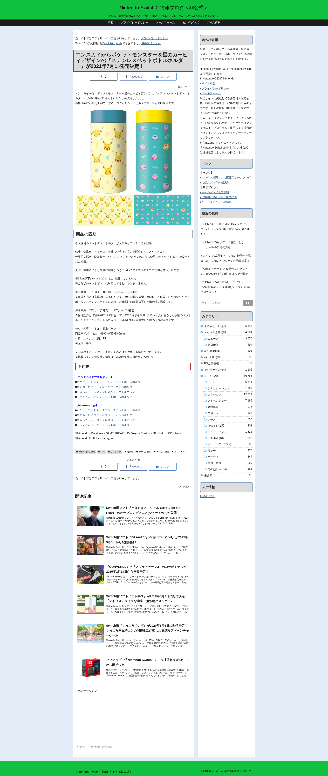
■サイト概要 (207, 83)
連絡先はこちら (151, 43)
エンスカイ (179, 452)
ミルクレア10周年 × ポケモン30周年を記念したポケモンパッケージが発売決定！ (226, 258)
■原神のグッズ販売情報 (214, 192)
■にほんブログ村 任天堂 (215, 182)
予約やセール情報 (87, 452)
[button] (248, 303)
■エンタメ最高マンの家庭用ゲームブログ (225, 177)
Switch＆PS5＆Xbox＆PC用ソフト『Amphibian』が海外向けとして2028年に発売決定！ (225, 287)
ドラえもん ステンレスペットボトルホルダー (104, 396)
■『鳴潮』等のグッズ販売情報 (218, 197)
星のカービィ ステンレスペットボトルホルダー (106, 386)
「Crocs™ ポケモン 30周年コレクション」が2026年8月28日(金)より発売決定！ (226, 271)
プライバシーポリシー (154, 38)
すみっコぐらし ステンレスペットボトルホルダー (107, 391)
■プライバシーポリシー (214, 88)
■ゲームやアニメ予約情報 (216, 202)
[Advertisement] (133, 717)
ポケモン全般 (145, 452)
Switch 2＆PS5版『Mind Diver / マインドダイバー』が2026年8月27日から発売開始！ (226, 229)
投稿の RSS (207, 496)
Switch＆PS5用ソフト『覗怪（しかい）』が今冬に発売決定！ (222, 245)
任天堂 (130, 452)
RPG (103, 452)
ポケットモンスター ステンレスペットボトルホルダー (110, 381)
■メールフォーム (210, 93)
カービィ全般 (163, 452)
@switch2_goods (111, 43)
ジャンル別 (116, 452)
